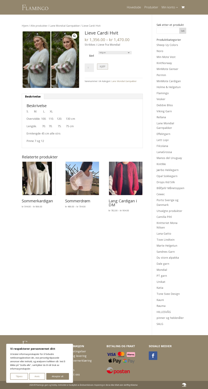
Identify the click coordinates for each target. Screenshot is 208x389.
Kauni (160, 300)
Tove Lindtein (166, 239)
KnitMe (161, 164)
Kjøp (102, 66)
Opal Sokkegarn (167, 176)
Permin (161, 75)
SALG (160, 324)
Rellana (161, 117)
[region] (39, 363)
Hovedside (134, 7)
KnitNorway (164, 63)
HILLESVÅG (164, 312)
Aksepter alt (57, 376)
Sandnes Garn (166, 251)
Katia (160, 288)
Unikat (161, 282)
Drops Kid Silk (166, 182)
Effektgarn (163, 134)
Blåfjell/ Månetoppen (170, 188)
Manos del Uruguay (169, 158)
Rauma (161, 306)
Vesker (161, 99)
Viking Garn (164, 111)
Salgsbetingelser (75, 351)
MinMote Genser (167, 69)
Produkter (151, 7)
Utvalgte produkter (169, 211)
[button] (74, 36)
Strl (91, 56)
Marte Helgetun (167, 245)
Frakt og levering (75, 356)
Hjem (25, 25)
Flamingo (163, 93)
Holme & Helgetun (169, 87)
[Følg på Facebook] (153, 355)
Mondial (162, 270)
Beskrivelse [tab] (33, 96)
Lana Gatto (164, 233)
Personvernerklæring (78, 360)
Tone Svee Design (168, 294)
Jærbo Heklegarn (167, 170)
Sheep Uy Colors (167, 45)
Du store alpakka (168, 257)
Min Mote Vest (166, 57)
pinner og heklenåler (170, 318)
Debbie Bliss (165, 105)
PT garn (162, 275)
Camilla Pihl (164, 217)
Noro (160, 51)
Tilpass (19, 376)
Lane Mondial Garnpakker (65, 25)
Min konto (168, 7)
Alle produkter (39, 25)
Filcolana (162, 146)
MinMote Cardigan (169, 81)
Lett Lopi (163, 140)
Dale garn (163, 263)
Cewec (161, 194)
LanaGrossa (164, 152)
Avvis (37, 376)
